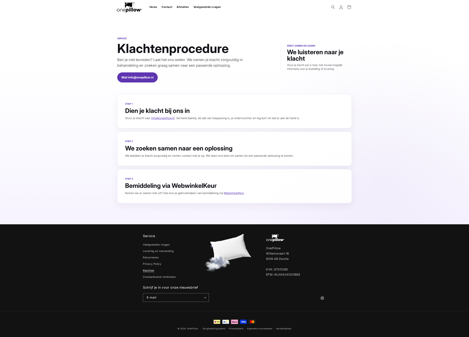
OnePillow (192, 328)
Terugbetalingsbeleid (213, 328)
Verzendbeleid (283, 328)
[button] (333, 7)
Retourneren (151, 257)
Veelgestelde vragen (156, 244)
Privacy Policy (152, 263)
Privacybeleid (236, 328)
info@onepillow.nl (163, 118)
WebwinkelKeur (234, 193)
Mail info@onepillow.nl (137, 77)
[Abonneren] (205, 297)
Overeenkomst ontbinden (159, 276)
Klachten (148, 270)
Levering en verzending (158, 250)
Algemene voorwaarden (259, 328)
